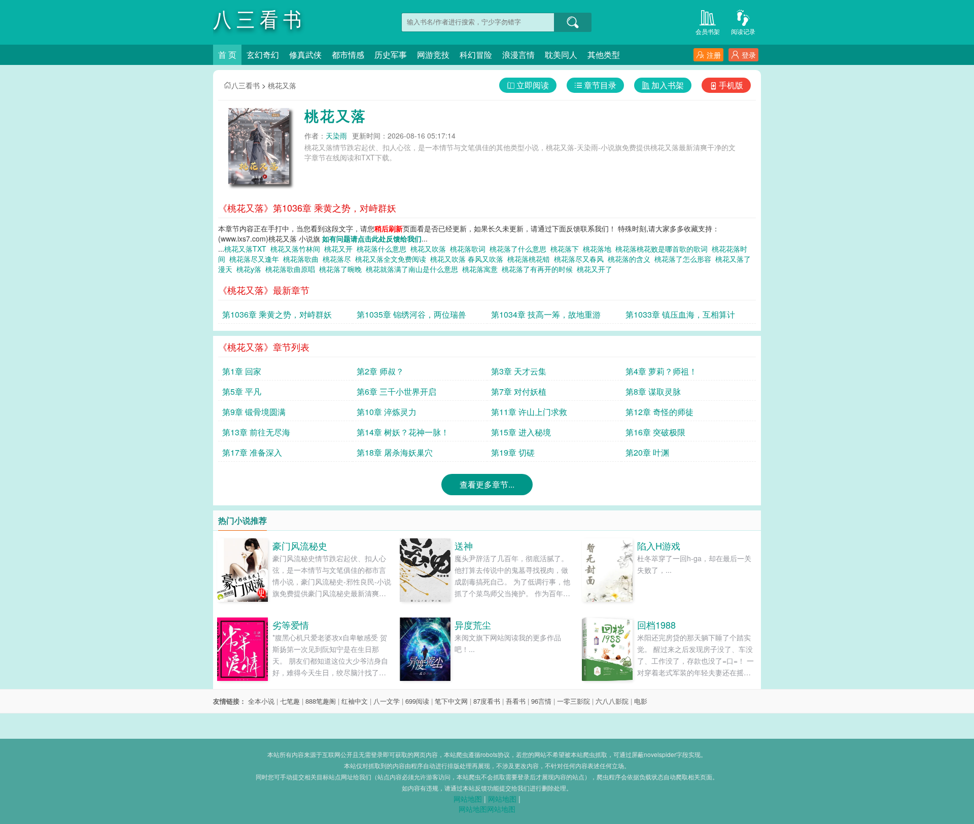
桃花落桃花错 (530, 259)
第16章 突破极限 (655, 432)
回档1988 (656, 624)
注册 (714, 55)
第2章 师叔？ (380, 371)
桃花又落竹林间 (297, 249)
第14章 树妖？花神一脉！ (403, 432)
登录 (749, 55)
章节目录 (600, 85)
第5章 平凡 (241, 391)
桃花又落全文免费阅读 (392, 259)
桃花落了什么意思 (520, 249)
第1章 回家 (241, 371)
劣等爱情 (290, 624)
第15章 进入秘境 (521, 432)
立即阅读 (532, 85)
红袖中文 (354, 701)
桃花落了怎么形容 (684, 259)
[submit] (573, 22)
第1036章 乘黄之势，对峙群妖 (277, 314)
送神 (464, 545)
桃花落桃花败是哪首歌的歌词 (663, 249)
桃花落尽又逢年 (256, 259)
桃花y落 (250, 269)
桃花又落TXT (247, 249)
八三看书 (245, 85)
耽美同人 (561, 54)
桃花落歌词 (470, 249)
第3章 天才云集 (518, 371)
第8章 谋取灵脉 (653, 391)
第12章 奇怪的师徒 (659, 412)
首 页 (227, 54)
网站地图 (468, 799)
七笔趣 (290, 701)
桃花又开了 (596, 269)
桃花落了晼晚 (342, 269)
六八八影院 (612, 701)
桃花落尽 (339, 259)
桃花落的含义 (631, 259)
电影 (640, 701)
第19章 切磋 (513, 452)
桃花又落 (282, 85)
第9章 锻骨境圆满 (254, 412)
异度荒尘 (473, 624)
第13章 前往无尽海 (256, 432)
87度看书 (486, 701)
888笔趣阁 (320, 701)
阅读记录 (743, 31)
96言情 (541, 701)
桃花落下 (566, 249)
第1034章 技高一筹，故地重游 (546, 314)
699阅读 (417, 701)
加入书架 (667, 85)
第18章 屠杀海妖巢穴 (395, 452)
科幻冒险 (476, 54)
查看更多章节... (487, 484)
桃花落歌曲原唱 (292, 269)
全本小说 (261, 701)
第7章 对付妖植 (518, 391)
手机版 (731, 85)
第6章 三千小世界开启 (396, 391)
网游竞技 (433, 54)
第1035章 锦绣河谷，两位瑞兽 (411, 314)
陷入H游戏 (658, 545)
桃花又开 (340, 249)
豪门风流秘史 (299, 545)
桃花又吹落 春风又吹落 (468, 259)
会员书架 (707, 31)
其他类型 (603, 54)
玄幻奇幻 (263, 54)
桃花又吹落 (430, 249)
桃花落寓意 (482, 269)
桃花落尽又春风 (581, 259)
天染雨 (336, 135)
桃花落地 (599, 249)
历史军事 (390, 54)
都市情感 (348, 54)
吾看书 (516, 701)
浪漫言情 (518, 54)
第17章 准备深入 (252, 452)
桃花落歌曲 (303, 259)
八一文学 (386, 701)
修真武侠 (305, 54)
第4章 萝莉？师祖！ (661, 371)
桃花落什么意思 (383, 249)
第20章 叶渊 (647, 452)
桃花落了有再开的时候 (539, 269)
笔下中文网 (451, 701)
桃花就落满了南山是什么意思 (414, 269)
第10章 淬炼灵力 (386, 412)
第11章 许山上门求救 (529, 412)
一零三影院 (573, 701)
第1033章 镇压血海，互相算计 (680, 314)
